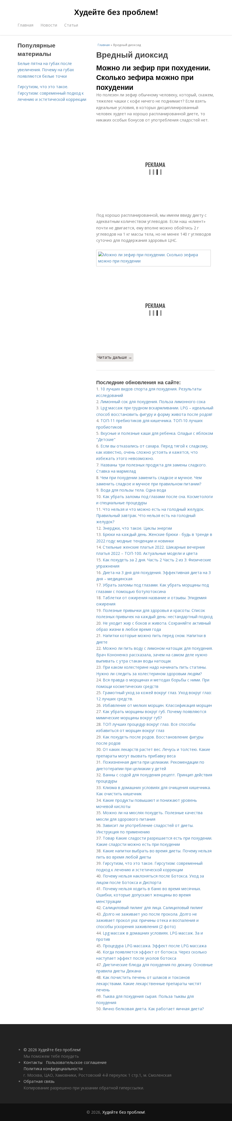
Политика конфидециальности (53, 1068)
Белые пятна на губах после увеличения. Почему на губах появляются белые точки (46, 70)
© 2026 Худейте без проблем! (52, 1049)
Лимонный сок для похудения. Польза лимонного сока (152, 401)
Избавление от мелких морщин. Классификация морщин (157, 705)
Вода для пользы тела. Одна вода (133, 490)
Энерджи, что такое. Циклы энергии (137, 528)
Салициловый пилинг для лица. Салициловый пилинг (153, 907)
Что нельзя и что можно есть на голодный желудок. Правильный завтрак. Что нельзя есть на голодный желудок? (150, 516)
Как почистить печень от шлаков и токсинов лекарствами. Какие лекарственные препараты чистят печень (148, 984)
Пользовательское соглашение (76, 1062)
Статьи (71, 25)
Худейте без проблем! (116, 11)
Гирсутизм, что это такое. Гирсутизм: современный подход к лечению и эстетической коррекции (52, 93)
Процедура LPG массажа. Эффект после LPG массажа (155, 945)
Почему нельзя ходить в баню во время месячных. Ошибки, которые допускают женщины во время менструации (148, 895)
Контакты (32, 1062)
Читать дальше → (115, 357)
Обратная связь (39, 1081)
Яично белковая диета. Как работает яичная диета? (153, 1008)
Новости (48, 25)
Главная (25, 25)
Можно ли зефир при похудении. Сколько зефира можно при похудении (153, 77)
